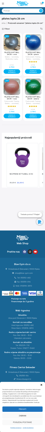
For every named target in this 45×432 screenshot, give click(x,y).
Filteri (7, 29)
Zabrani (22, 416)
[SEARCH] (41, 11)
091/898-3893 (27, 328)
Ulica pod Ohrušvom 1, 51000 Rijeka (22, 318)
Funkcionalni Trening (33, 57)
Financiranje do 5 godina (22, 301)
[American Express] (25, 293)
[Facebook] (24, 251)
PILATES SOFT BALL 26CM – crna (11, 53)
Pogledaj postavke (22, 422)
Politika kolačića (15, 428)
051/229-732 (24, 345)
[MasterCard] (17, 293)
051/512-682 (29, 325)
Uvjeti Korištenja (28, 428)
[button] (41, 385)
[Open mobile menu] (3, 3)
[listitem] (22, 165)
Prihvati (22, 409)
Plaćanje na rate (18, 299)
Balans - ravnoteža (11, 57)
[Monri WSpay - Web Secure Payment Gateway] (7, 293)
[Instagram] (30, 251)
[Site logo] (22, 3)
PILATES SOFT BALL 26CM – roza (11, 98)
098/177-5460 (29, 348)
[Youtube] (35, 251)
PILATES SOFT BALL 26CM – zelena (33, 98)
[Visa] (33, 293)
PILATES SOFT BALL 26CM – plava (33, 53)
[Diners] (40, 293)
